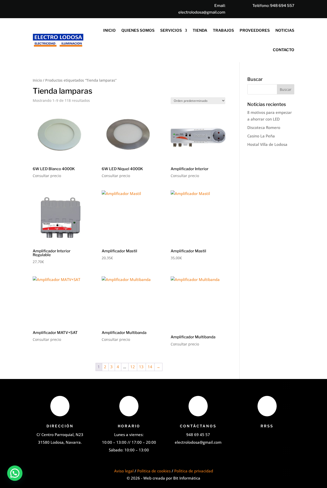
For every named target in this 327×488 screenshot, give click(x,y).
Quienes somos (138, 30)
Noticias (284, 30)
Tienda (200, 30)
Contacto (283, 50)
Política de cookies (154, 470)
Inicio (109, 30)
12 (132, 366)
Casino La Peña (261, 135)
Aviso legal (124, 470)
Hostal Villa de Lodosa (267, 144)
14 (150, 366)
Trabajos (223, 30)
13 (141, 366)
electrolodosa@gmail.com (201, 12)
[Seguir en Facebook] (260, 437)
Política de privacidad (193, 470)
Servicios (171, 30)
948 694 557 (282, 5)
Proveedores (255, 30)
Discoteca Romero (263, 127)
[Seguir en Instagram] (271, 437)
